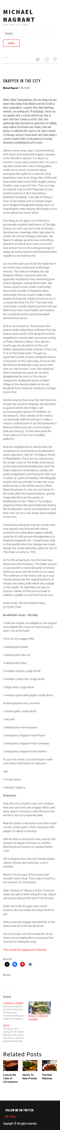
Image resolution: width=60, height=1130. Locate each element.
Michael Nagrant (19, 15)
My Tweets (10, 1116)
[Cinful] (15, 1033)
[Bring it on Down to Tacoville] (39, 1007)
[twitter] (37, 59)
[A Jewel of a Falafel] (15, 1010)
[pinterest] (55, 59)
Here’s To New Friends (30, 1076)
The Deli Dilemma (47, 1076)
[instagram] (47, 59)
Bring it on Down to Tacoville (38, 1017)
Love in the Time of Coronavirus (10, 1078)
